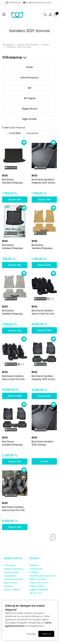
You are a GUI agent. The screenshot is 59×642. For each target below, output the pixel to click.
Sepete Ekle (44, 330)
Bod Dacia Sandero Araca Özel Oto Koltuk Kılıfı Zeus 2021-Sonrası (14, 378)
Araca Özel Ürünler (28, 44)
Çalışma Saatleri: (39, 589)
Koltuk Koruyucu (29, 77)
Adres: (33, 579)
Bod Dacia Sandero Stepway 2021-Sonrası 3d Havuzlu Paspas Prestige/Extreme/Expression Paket (44, 378)
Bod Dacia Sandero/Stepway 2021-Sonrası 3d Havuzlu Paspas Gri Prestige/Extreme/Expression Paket (14, 312)
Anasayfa (8, 44)
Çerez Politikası (12, 589)
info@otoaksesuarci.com (38, 2)
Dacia (45, 44)
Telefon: (34, 565)
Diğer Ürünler (29, 119)
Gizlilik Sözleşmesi (13, 568)
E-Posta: (34, 572)
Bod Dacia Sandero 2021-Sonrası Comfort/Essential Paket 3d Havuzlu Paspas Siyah (42, 443)
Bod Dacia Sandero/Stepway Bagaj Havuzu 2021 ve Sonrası (14, 181)
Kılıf (29, 88)
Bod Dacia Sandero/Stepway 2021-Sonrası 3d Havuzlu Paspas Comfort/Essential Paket (12, 443)
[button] (4, 14)
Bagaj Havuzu (29, 108)
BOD (5, 175)
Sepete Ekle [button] (14, 199)
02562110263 (14, 2)
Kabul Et (46, 633)
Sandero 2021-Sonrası (19, 47)
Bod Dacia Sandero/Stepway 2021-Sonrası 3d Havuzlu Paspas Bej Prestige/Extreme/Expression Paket (44, 247)
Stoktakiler (15, 133)
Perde (29, 67)
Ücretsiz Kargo (11, 168)
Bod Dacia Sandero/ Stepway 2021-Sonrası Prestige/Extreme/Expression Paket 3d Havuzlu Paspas (44, 181)
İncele (44, 461)
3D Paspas (29, 98)
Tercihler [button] (31, 633)
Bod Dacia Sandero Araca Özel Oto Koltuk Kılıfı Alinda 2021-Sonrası (44, 312)
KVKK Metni (10, 565)
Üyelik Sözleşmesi (13, 579)
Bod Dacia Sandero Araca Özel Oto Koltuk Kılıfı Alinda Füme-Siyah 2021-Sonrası (14, 509)
